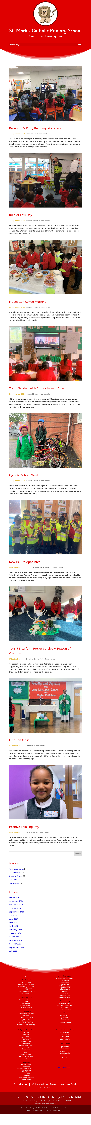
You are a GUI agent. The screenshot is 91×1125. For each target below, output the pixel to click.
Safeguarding (26, 1065)
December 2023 (16, 936)
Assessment (64, 1021)
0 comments (42, 134)
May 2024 (13, 922)
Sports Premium (64, 990)
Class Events (31, 134)
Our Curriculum (64, 1003)
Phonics (26, 1034)
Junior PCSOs (26, 1074)
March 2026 (14, 897)
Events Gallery (65, 1038)
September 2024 (16, 912)
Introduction (26, 982)
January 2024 (15, 933)
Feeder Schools (26, 988)
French (26, 1047)
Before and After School (26, 992)
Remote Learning (65, 1009)
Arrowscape (59, 1110)
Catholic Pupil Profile (26, 1023)
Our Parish (26, 1015)
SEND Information (65, 986)
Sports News (14, 883)
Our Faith (40, 659)
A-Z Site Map (64, 1052)
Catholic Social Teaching (26, 1025)
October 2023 (15, 944)
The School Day (26, 993)
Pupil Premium (65, 988)
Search (64, 1057)
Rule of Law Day (20, 215)
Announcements (32, 567)
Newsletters (64, 1032)
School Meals (65, 995)
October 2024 (15, 908)
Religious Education (26, 1056)
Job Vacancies (64, 1040)
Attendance (26, 1072)
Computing (26, 1043)
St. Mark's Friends (26, 1005)
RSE (26, 1058)
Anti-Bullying (26, 1070)
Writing (26, 1036)
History (26, 1051)
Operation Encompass (26, 1077)
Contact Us (65, 1046)
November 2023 (16, 940)
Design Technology (26, 1045)
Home (26, 976)
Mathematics (26, 1038)
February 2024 (15, 929)
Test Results (64, 984)
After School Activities (64, 1005)
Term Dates (65, 1036)
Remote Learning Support (26, 1068)
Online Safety (26, 1079)
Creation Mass (19, 740)
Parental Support (65, 1023)
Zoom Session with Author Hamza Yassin (38, 388)
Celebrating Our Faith (26, 1014)
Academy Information (26, 986)
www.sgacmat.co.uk (49, 1103)
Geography (26, 1049)
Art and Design (26, 1042)
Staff (26, 1002)
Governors (26, 1003)
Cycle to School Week (24, 475)
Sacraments (26, 1021)
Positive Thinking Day (24, 827)
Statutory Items (64, 997)
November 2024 (16, 904)
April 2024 (13, 926)
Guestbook (65, 1048)
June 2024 (13, 919)
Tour (26, 990)
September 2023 (16, 947)
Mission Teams (26, 1007)
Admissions (65, 980)
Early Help (26, 1066)
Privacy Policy (65, 1054)
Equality (64, 991)
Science (26, 1040)
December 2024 (16, 901)
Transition (64, 1017)
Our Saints (26, 1019)
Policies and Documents (64, 978)
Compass (26, 1076)
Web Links (64, 1007)
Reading (26, 1032)
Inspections (65, 982)
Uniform (65, 993)
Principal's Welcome (26, 1000)
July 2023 (13, 951)
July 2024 (13, 915)
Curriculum (65, 1019)
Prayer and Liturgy (26, 1017)
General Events (32, 221)
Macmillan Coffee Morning (27, 301)
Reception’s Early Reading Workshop (35, 128)
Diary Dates (65, 1034)
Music (26, 1053)
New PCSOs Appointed (25, 562)
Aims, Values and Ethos (26, 984)
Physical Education (26, 1054)
